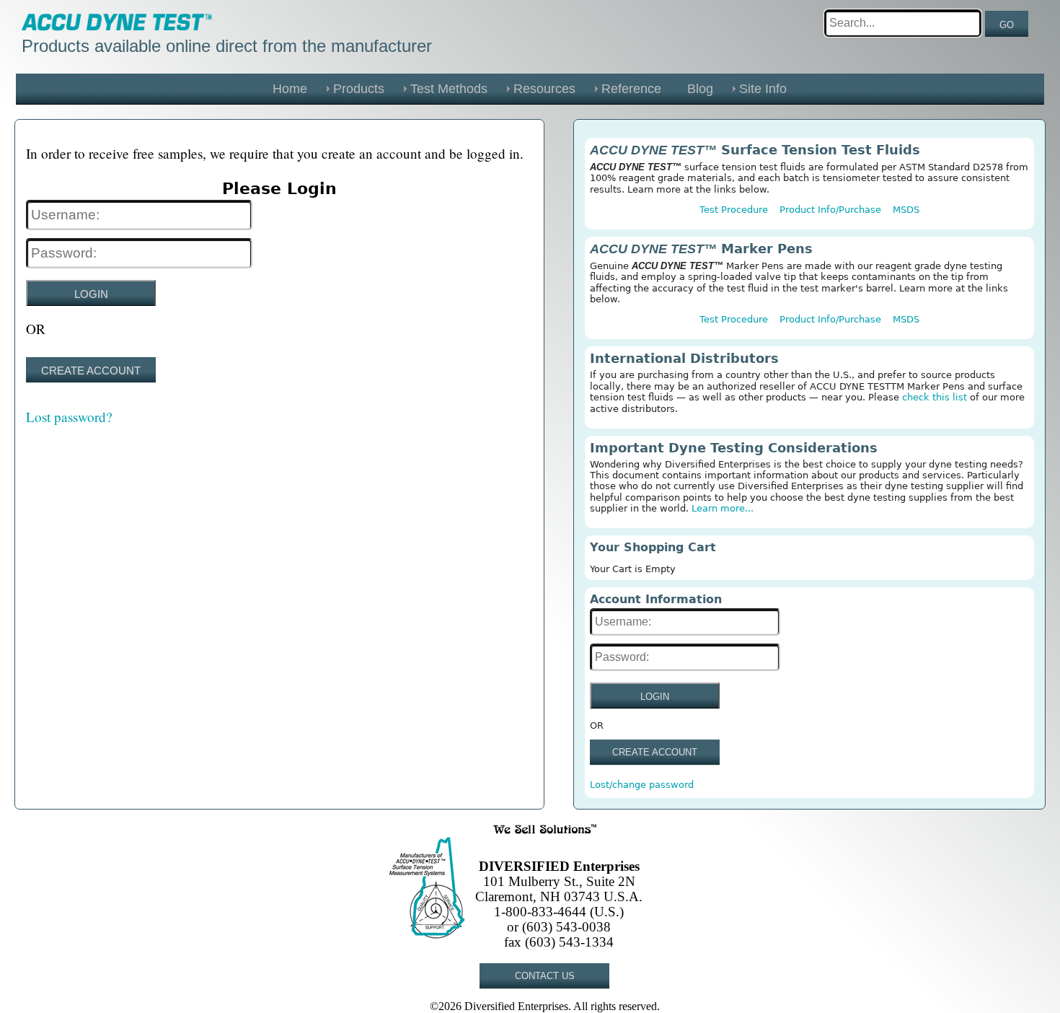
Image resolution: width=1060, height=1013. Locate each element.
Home (290, 89)
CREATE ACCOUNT (91, 370)
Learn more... (723, 508)
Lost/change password (642, 784)
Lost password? (69, 417)
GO (1006, 24)
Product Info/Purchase (830, 209)
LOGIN (91, 294)
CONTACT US (545, 975)
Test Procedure (733, 209)
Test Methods (448, 89)
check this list (934, 397)
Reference (631, 89)
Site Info (763, 89)
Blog (700, 89)
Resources (544, 89)
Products (358, 89)
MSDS (906, 209)
